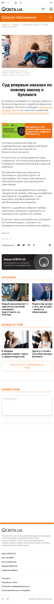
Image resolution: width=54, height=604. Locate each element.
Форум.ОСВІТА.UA (9, 566)
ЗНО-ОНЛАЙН (8, 558)
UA (8, 2)
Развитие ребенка (10, 570)
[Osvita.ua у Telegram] (7, 599)
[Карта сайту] (15, 3)
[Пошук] (21, 3)
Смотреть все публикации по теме (27, 366)
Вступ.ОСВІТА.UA (9, 562)
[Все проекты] (51, 3)
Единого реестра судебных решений (25, 113)
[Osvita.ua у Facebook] (3, 599)
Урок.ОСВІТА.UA (9, 553)
